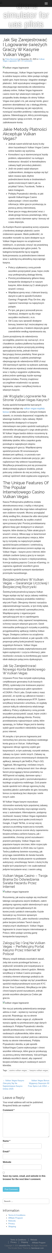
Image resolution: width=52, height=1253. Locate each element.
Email (6, 1151)
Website (7, 1162)
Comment (8, 1110)
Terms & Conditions (16, 1215)
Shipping (12, 1226)
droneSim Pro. (25, 1246)
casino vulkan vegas (18, 1070)
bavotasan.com (37, 1248)
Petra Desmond (11, 59)
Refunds (12, 1221)
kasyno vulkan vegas (39, 1070)
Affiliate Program (15, 1218)
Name (6, 1141)
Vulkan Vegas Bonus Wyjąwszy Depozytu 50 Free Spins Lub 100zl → (38, 1083)
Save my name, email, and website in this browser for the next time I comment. (24, 1177)
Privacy (11, 1223)
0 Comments (27, 61)
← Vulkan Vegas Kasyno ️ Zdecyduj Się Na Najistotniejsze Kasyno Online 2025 (14, 1084)
